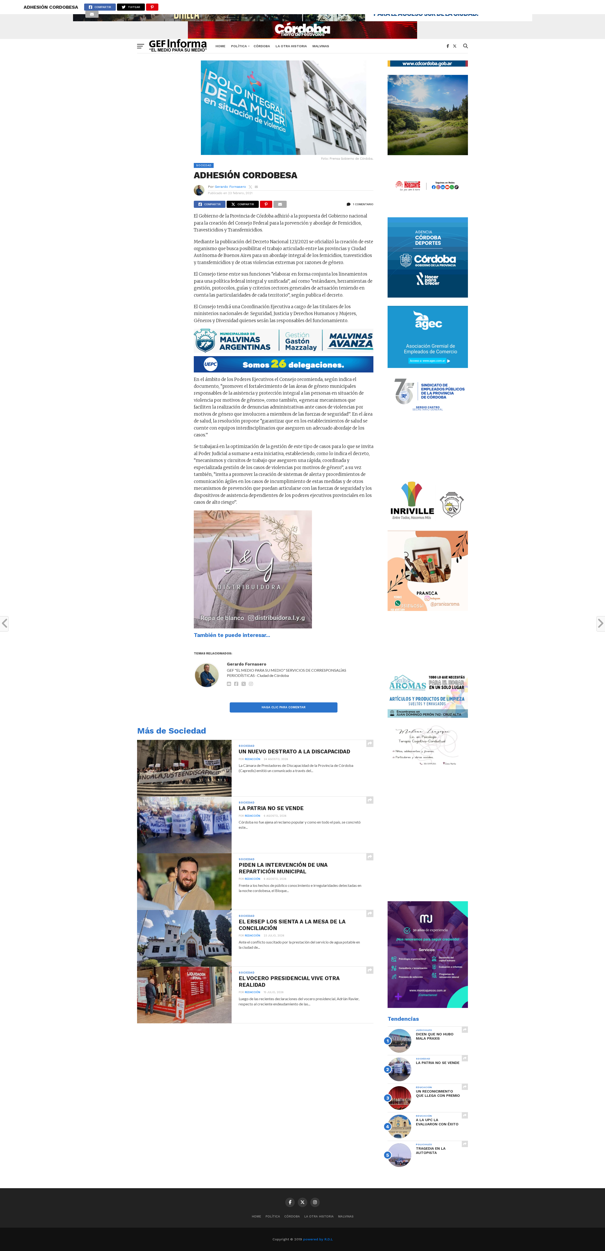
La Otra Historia (291, 46)
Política (239, 46)
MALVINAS (320, 46)
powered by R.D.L (318, 1239)
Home (220, 46)
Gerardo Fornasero (230, 186)
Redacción (252, 759)
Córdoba (262, 46)
